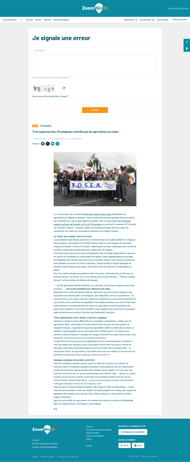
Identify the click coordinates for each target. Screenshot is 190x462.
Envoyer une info (180, 20)
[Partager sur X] (48, 144)
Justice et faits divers (95, 436)
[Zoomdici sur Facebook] (187, 42)
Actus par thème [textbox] (9, 20)
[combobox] (12, 20)
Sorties (38, 20)
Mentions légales (48, 457)
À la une (29, 20)
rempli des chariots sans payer (97, 214)
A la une (89, 427)
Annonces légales (61, 20)
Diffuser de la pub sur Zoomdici (45, 444)
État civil (47, 20)
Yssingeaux (45, 126)
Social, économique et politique (99, 430)
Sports (89, 439)
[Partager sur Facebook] (43, 144)
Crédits (35, 457)
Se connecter (145, 20)
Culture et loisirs (92, 433)
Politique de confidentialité (68, 457)
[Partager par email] (53, 144)
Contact (35, 440)
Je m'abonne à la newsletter (133, 432)
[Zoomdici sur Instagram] (187, 48)
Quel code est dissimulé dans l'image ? (50, 96)
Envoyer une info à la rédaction (44, 447)
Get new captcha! (64, 88)
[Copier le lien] (57, 144)
